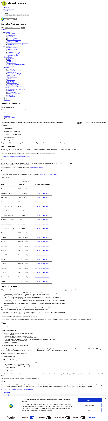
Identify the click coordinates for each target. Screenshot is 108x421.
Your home (7, 116)
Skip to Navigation (9, 9)
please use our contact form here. (49, 174)
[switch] (48, 417)
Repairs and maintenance (10, 117)
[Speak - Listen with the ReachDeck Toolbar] (4, 3)
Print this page (15, 389)
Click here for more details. (42, 189)
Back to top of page (6, 389)
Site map (6, 7)
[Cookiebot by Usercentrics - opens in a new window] (11, 417)
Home (5, 114)
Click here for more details (42, 197)
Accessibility (7, 10)
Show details (92, 417)
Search (2, 27)
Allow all (89, 400)
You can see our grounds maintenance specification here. (16, 156)
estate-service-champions (36, 167)
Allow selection (89, 405)
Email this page (23, 389)
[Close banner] (105, 398)
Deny (89, 410)
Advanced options (5, 29)
